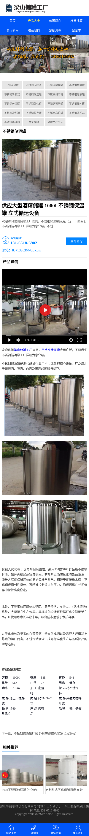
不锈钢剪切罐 (55, 103)
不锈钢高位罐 (55, 113)
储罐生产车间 (55, 122)
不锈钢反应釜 (33, 85)
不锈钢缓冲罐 (77, 103)
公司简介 (55, 20)
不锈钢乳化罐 (33, 103)
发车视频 (34, 122)
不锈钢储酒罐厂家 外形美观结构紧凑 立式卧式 (45, 733)
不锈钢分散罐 (12, 103)
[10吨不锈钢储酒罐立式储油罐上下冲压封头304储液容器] (22, 770)
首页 (13, 20)
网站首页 (11, 833)
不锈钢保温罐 (33, 94)
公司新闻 (12, 30)
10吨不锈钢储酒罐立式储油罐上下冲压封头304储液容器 (22, 790)
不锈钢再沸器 (12, 122)
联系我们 (34, 30)
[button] (41, 73)
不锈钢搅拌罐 (55, 85)
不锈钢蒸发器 (77, 113)
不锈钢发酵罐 (77, 85)
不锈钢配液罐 (77, 94)
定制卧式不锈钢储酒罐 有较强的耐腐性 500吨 (66, 790)
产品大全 (34, 20)
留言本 (76, 30)
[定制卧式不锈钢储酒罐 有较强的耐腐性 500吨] (66, 770)
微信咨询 (56, 833)
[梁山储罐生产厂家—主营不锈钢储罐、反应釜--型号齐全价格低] (22, 8)
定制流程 (55, 30)
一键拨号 (33, 833)
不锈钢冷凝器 (12, 94)
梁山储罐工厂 (23, 350)
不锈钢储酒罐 (55, 94)
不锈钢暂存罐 (33, 113)
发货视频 (76, 20)
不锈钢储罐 (12, 85)
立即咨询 (76, 241)
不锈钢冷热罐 (12, 113)
